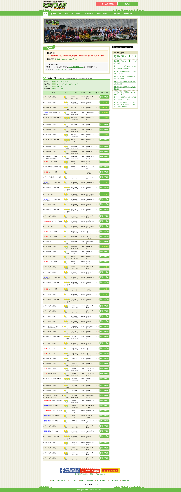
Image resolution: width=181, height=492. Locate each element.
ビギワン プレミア (62, 84)
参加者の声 (127, 13)
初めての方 (57, 13)
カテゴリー (69, 13)
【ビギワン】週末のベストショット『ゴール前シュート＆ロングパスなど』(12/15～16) (125, 104)
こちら (95, 484)
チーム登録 (57, 69)
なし (62, 86)
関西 (62, 88)
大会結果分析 (88, 13)
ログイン (127, 4)
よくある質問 (115, 13)
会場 (78, 13)
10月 (66, 81)
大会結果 (90, 480)
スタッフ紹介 (102, 13)
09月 (62, 81)
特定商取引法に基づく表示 (84, 474)
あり (58, 86)
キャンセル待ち (104, 102)
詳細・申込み (104, 97)
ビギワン (71, 84)
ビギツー (77, 84)
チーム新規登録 (108, 4)
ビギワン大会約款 (99, 474)
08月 (58, 81)
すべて (54, 81)
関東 (58, 88)
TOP (45, 13)
